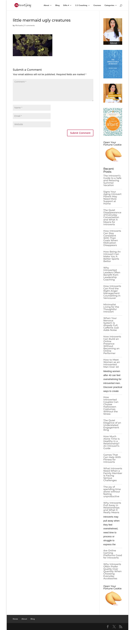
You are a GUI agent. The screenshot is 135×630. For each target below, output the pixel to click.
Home (15, 619)
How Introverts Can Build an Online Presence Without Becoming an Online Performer (112, 345)
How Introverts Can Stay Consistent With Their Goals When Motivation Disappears (112, 238)
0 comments (29, 25)
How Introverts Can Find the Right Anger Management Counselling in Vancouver (112, 292)
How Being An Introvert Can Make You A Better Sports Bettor (112, 256)
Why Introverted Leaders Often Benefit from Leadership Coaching (111, 273)
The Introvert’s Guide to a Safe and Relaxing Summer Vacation (112, 180)
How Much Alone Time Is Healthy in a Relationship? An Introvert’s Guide (111, 442)
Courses (97, 5)
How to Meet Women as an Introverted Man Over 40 (111, 363)
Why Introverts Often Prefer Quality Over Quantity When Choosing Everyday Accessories (112, 571)
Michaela (19, 25)
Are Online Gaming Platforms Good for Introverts (112, 554)
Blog (57, 5)
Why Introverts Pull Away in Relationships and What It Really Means (112, 507)
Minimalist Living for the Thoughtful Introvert (111, 308)
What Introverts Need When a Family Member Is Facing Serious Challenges (112, 474)
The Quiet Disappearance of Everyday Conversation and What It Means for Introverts (112, 217)
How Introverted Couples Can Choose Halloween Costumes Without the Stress (110, 405)
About (46, 5)
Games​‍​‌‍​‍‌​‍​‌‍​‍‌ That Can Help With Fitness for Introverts (112, 458)
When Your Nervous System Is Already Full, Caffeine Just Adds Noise (111, 324)
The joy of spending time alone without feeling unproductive (112, 491)
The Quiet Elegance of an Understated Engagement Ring (112, 425)
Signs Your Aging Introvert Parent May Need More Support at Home (112, 197)
